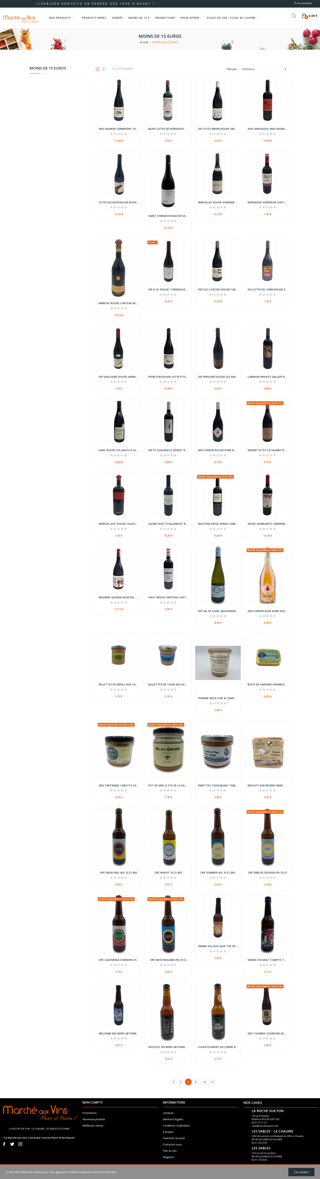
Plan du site (170, 1150)
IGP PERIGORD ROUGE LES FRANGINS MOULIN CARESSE (218, 376)
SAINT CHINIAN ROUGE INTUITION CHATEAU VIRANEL (168, 216)
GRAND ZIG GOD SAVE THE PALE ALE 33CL (218, 946)
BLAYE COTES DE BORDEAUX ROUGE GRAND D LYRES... (168, 128)
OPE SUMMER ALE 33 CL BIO (218, 872)
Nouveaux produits (93, 1119)
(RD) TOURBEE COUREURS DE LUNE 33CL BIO (268, 1033)
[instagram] (20, 1144)
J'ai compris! (301, 1172)
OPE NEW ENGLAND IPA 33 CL (168, 960)
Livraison (168, 1113)
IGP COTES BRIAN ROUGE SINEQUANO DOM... (218, 128)
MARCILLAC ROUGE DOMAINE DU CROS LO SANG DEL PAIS (218, 202)
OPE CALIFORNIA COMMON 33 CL (119, 960)
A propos (168, 1132)
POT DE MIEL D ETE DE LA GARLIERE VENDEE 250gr (168, 785)
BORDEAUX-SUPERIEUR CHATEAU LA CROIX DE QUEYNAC (268, 202)
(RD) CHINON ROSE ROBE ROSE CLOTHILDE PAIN (268, 611)
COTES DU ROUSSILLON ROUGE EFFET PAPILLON (119, 202)
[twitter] (12, 1144)
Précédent (173, 1082)
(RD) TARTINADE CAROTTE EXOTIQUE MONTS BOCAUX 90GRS (119, 785)
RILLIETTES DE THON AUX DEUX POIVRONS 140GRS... (168, 684)
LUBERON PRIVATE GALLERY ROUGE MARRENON (268, 376)
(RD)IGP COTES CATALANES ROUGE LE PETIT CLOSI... (268, 450)
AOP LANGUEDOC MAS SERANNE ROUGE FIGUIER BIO (268, 128)
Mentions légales (173, 1119)
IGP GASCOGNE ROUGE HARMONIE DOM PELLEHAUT (119, 376)
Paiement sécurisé (174, 1138)
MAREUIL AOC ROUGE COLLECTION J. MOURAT (119, 523)
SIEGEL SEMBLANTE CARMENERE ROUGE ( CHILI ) (268, 523)
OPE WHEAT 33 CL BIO (168, 872)
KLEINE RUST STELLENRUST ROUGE (168, 523)
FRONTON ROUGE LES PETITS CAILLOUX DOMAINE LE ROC (168, 376)
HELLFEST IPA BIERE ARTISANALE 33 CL (168, 1047)
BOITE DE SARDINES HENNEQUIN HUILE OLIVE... (268, 684)
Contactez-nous (172, 1144)
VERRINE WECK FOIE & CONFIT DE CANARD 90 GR (218, 698)
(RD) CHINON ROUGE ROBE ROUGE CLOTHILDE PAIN (218, 450)
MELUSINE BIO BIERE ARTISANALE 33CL (119, 1033)
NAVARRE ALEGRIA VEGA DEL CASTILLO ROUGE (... (119, 597)
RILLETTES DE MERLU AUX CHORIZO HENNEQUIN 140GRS (119, 684)
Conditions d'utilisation (176, 1125)
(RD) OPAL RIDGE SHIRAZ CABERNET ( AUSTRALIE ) (218, 523)
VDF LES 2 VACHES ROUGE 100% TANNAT (218, 289)
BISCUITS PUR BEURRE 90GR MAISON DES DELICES (268, 785)
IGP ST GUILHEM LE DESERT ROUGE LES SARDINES (168, 450)
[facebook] (4, 1144)
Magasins (168, 1157)
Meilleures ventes (92, 1125)
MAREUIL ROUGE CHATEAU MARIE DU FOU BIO (119, 303)
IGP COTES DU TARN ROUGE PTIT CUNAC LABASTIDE (268, 289)
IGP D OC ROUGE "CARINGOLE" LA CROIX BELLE (168, 289)
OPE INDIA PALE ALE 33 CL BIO (118, 872)
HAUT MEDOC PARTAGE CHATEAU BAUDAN (168, 597)
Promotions (89, 1113)
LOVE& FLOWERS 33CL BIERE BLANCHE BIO (218, 1047)
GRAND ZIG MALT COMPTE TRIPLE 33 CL (268, 960)
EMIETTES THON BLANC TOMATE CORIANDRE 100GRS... (218, 785)
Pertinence (265, 69)
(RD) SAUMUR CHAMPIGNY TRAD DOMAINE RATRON (119, 128)
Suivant (212, 1082)
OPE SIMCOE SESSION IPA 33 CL (267, 872)
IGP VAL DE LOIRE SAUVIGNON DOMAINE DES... (218, 611)
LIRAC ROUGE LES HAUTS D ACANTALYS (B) (119, 450)
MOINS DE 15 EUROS (47, 68)
